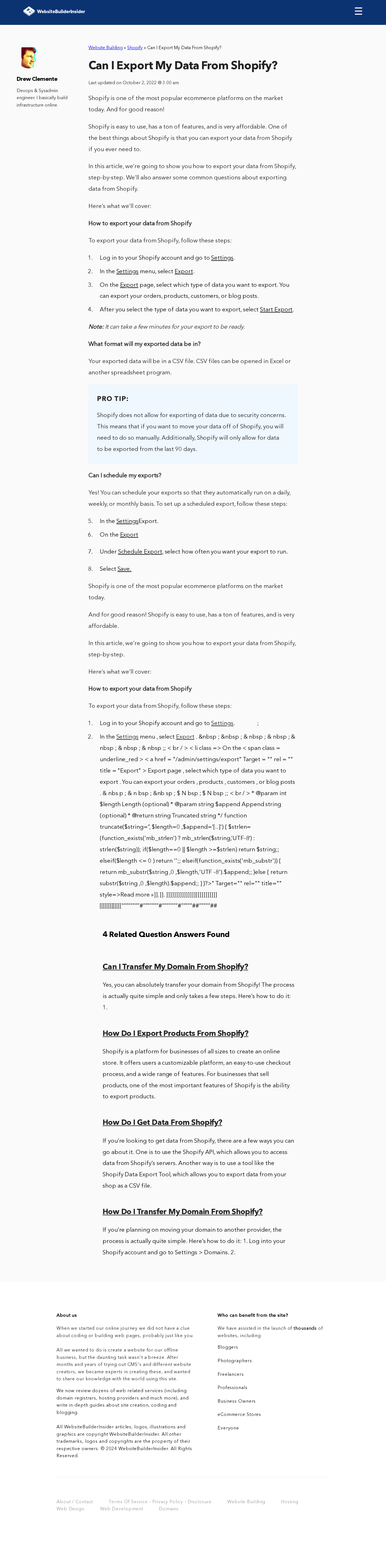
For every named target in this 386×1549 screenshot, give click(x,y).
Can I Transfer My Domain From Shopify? (175, 967)
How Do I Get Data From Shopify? (162, 1123)
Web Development (121, 1509)
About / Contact (75, 1502)
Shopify (135, 48)
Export (185, 737)
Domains (169, 1509)
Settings (222, 723)
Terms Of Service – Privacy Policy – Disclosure (160, 1502)
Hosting (289, 1502)
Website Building (105, 48)
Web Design (70, 1509)
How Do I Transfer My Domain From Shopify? (183, 1212)
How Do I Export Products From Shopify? (175, 1034)
